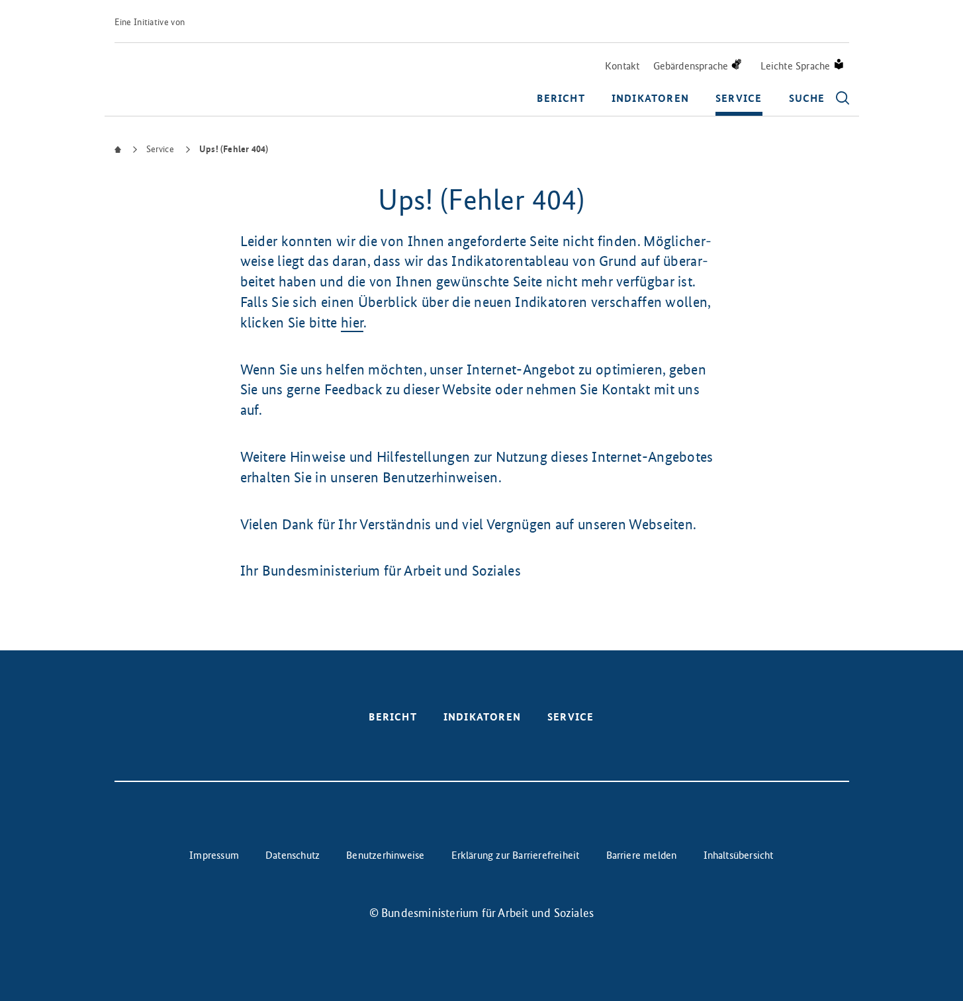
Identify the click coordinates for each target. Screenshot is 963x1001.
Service (738, 98)
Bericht (560, 98)
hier (352, 322)
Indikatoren (650, 98)
